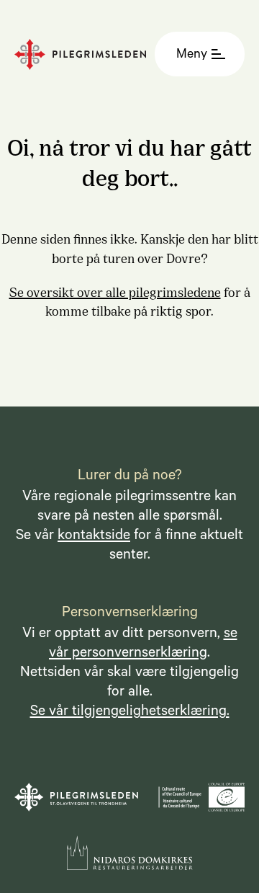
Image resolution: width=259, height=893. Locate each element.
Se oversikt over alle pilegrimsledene (115, 291)
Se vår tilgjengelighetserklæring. (130, 713)
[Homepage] (84, 54)
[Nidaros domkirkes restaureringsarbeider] (130, 852)
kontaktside (94, 537)
